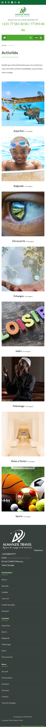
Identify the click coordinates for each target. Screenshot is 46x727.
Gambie (5, 592)
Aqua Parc (19, 130)
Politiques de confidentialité (32, 726)
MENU (37, 37)
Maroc (4, 579)
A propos (5, 690)
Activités (5, 684)
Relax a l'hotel (18, 461)
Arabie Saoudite (8, 605)
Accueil (5, 671)
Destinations (7, 678)
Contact (5, 696)
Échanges (19, 296)
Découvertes (7, 657)
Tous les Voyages (9, 703)
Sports (19, 516)
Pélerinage (19, 406)
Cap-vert (5, 598)
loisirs (19, 351)
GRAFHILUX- (28, 717)
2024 (10, 720)
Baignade (19, 186)
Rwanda (5, 586)
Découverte (18, 241)
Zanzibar (5, 611)
